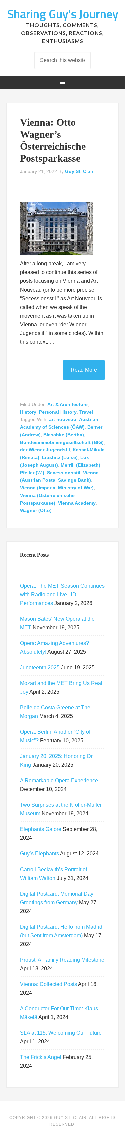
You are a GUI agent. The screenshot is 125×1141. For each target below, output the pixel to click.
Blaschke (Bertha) (63, 434)
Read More (84, 370)
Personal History (58, 412)
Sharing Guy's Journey (62, 14)
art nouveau (62, 419)
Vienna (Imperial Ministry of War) (57, 487)
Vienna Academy (77, 503)
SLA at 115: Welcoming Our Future (61, 1033)
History (28, 412)
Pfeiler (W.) (32, 472)
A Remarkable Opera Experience (59, 780)
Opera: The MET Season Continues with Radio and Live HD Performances (62, 594)
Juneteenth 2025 (40, 667)
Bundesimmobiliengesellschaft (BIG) (62, 442)
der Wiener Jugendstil (45, 449)
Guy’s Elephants (39, 854)
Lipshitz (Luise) (60, 457)
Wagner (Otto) (36, 510)
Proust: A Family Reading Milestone (62, 960)
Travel (86, 412)
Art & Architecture (67, 404)
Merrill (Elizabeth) (80, 465)
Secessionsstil (63, 472)
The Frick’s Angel (40, 1057)
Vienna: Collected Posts (48, 984)
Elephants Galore (40, 829)
